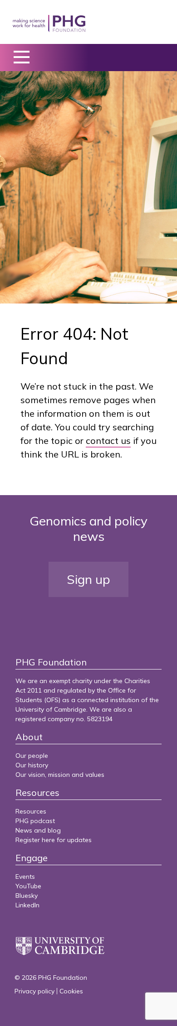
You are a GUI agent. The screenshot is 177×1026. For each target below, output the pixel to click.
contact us (108, 440)
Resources (30, 811)
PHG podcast (35, 821)
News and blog (38, 830)
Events (25, 876)
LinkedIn (27, 905)
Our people (31, 755)
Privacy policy (34, 991)
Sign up (88, 579)
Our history (31, 765)
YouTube (28, 886)
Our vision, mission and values (59, 775)
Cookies (71, 991)
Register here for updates (53, 840)
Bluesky (26, 895)
